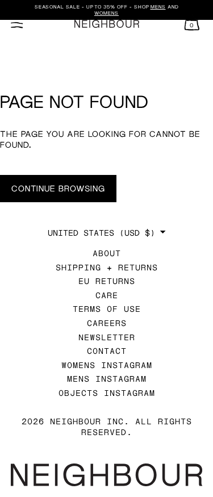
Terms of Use (107, 309)
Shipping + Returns (107, 267)
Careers (107, 323)
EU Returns (106, 281)
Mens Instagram (107, 378)
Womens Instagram (106, 365)
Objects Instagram (107, 393)
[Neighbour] (106, 24)
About (107, 253)
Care (106, 295)
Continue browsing (58, 188)
